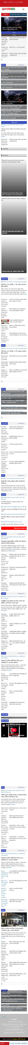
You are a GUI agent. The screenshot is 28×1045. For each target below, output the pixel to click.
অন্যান (3, 345)
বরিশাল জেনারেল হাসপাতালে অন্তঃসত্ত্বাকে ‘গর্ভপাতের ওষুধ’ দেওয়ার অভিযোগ (12, 929)
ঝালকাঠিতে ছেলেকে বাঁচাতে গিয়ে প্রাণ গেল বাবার (12, 524)
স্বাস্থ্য (3, 910)
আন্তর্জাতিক (4, 423)
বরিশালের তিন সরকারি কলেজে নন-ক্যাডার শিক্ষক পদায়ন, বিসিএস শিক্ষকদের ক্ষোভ (14, 796)
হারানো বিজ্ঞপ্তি (5, 1005)
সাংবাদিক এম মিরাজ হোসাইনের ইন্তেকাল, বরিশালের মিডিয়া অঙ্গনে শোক (13, 1000)
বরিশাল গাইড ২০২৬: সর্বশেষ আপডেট (16, 47)
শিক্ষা (3, 787)
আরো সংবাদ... (22, 65)
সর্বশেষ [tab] (14, 32)
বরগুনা (3, 475)
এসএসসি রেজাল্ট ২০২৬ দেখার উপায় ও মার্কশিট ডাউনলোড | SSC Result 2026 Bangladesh (17, 838)
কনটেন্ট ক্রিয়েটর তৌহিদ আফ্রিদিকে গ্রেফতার (12, 408)
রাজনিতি (3, 653)
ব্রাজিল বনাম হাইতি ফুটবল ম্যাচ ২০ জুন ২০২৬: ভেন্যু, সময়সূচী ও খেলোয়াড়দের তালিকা (17, 642)
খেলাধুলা (3, 593)
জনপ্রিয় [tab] (14, 35)
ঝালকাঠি (3, 494)
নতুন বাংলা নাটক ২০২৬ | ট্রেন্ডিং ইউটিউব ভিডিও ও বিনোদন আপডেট (13, 401)
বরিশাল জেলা (4, 279)
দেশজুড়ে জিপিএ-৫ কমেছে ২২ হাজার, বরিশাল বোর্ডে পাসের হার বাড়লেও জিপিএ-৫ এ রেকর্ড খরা (17, 827)
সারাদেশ (3, 65)
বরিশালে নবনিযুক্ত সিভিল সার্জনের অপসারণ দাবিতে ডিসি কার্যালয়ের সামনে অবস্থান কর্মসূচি (18, 964)
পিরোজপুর (4, 534)
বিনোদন (3, 389)
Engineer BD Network (19, 1039)
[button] (3, 24)
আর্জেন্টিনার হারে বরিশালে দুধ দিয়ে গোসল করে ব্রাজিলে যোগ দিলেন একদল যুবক (13, 602)
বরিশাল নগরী (14, 122)
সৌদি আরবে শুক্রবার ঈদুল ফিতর (15, 444)
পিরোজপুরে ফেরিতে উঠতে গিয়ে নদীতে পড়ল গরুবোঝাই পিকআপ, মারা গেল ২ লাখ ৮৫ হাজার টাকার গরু (17, 556)
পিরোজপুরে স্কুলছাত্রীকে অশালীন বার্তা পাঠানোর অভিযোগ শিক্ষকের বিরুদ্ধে (13, 542)
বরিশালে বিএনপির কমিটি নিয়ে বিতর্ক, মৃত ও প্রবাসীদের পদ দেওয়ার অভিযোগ (12, 661)
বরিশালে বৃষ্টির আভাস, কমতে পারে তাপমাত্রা (18, 356)
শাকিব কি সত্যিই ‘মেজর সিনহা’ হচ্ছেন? (11, 413)
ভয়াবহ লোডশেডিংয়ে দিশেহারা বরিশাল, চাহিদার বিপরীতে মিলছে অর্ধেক (12, 28)
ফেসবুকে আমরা (5, 148)
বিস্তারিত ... (3, 136)
